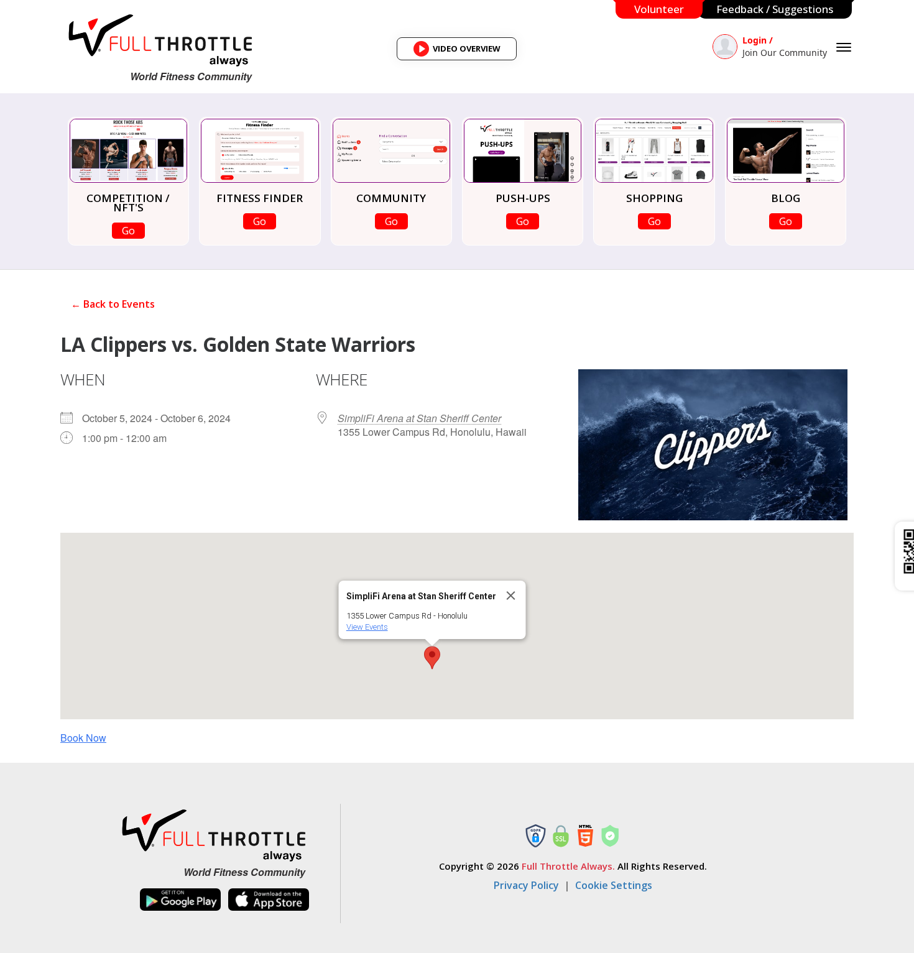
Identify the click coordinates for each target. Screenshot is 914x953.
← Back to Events (113, 304)
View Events (367, 627)
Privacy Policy (526, 885)
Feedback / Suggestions (774, 9)
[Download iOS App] (269, 900)
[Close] (511, 595)
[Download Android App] (180, 900)
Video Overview (461, 51)
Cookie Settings (613, 885)
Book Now (83, 737)
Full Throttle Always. (568, 866)
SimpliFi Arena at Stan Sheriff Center (419, 418)
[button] (432, 658)
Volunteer (659, 9)
